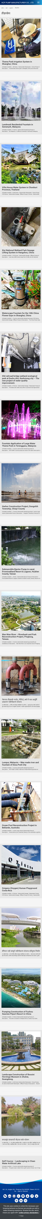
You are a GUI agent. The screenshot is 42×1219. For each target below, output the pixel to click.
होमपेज (2, 8)
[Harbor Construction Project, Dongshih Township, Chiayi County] (21, 482)
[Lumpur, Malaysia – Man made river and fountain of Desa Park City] (21, 739)
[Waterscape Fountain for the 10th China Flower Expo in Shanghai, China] (21, 289)
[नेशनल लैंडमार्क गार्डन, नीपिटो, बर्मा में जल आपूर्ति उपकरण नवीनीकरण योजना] (21, 676)
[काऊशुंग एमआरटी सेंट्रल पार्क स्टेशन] (21, 1116)
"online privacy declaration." (28, 1212)
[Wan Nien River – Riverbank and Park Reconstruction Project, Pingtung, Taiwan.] (21, 611)
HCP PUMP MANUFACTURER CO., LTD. (17, 2)
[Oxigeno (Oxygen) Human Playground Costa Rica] (21, 864)
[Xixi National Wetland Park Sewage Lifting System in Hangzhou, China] (21, 226)
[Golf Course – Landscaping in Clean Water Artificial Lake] (21, 1176)
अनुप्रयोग (11, 8)
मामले (7, 8)
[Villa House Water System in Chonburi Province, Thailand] (21, 164)
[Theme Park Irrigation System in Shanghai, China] (21, 38)
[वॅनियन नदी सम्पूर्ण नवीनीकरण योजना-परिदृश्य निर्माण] (21, 927)
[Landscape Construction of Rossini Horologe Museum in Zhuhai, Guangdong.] (21, 1051)
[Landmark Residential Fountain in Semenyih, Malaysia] (21, 101)
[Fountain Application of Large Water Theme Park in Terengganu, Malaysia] (21, 420)
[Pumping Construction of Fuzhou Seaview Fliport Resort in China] (21, 988)
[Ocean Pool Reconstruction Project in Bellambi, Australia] (21, 802)
